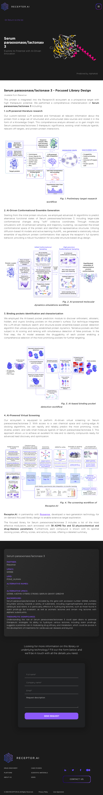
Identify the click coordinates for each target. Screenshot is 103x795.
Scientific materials (39, 773)
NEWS (33, 777)
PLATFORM (8, 773)
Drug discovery (10, 768)
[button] (99, 7)
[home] (18, 6)
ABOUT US (8, 777)
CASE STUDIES (36, 768)
